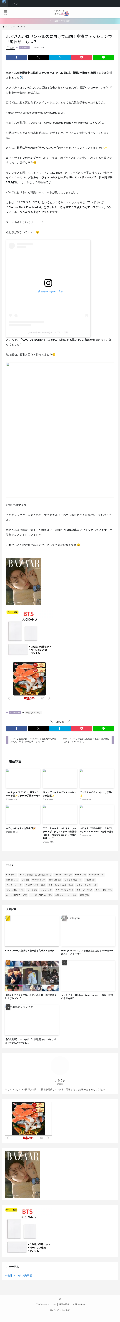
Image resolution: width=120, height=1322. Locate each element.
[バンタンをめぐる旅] (60, 12)
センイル (46, 890)
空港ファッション (65, 895)
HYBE (80, 874)
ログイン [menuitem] (13, 3)
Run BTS (12, 880)
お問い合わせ (79, 1304)
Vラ (25, 880)
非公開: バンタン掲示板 (18, 1275)
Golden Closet (63, 874)
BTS (11, 874)
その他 (90, 880)
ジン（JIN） (14, 890)
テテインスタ (64, 890)
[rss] (60, 1299)
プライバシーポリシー (45, 1304)
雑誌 (84, 895)
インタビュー (14, 885)
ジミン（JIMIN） (86, 885)
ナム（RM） (103, 890)
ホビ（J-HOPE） (33, 713)
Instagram (96, 874)
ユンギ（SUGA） (41, 895)
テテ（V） (84, 890)
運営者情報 (64, 1304)
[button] (16, 57)
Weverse (38, 880)
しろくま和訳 (72, 880)
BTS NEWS (24, 47)
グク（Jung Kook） (60, 885)
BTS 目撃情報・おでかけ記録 (35, 874)
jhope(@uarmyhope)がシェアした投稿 (48, 332)
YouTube (55, 880)
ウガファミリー (35, 885)
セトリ (32, 890)
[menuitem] (4, 3)
